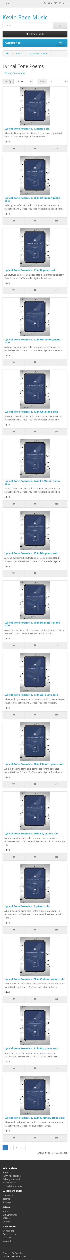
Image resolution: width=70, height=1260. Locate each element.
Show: (42, 81)
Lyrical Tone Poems (38, 53)
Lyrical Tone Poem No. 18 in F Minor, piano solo (34, 764)
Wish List (7, 1237)
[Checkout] (64, 3)
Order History (9, 1234)
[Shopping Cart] (60, 3)
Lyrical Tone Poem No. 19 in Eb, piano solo (31, 833)
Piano (18, 53)
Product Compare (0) (15, 73)
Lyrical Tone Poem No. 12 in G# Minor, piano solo (32, 341)
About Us (7, 1172)
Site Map (7, 1202)
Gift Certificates (10, 1214)
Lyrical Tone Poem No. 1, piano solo (27, 128)
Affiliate (6, 1218)
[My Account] (50, 3)
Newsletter (8, 1241)
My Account (8, 1230)
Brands (6, 1211)
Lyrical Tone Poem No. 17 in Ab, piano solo (31, 694)
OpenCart (19, 1253)
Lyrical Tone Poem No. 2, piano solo (27, 906)
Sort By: (8, 81)
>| (22, 1147)
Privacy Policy (9, 1182)
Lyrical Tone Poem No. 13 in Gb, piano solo (31, 411)
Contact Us (8, 1195)
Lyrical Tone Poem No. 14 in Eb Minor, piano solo (32, 482)
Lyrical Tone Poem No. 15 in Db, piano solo (31, 553)
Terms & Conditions (12, 1186)
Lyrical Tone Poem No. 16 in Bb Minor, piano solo (32, 624)
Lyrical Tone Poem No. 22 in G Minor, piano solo (34, 1117)
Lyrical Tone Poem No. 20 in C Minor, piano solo (34, 979)
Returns (6, 1198)
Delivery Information (12, 1179)
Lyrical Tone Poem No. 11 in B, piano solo (30, 270)
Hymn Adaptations (12, 1175)
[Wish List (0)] (55, 3)
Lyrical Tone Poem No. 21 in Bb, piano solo (31, 1048)
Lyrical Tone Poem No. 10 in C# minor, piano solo (32, 199)
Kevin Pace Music (25, 17)
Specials (6, 1221)
